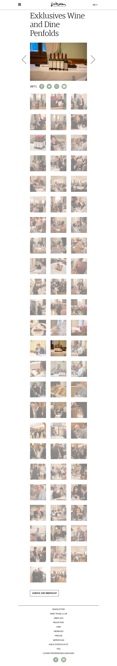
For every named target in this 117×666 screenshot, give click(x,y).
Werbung (58, 631)
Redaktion (58, 622)
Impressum (58, 640)
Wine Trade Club (58, 614)
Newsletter (58, 609)
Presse (58, 636)
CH (94, 5)
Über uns (58, 618)
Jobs (58, 627)
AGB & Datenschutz (58, 644)
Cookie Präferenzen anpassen (58, 653)
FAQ (58, 649)
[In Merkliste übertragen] (56, 86)
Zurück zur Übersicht (44, 593)
